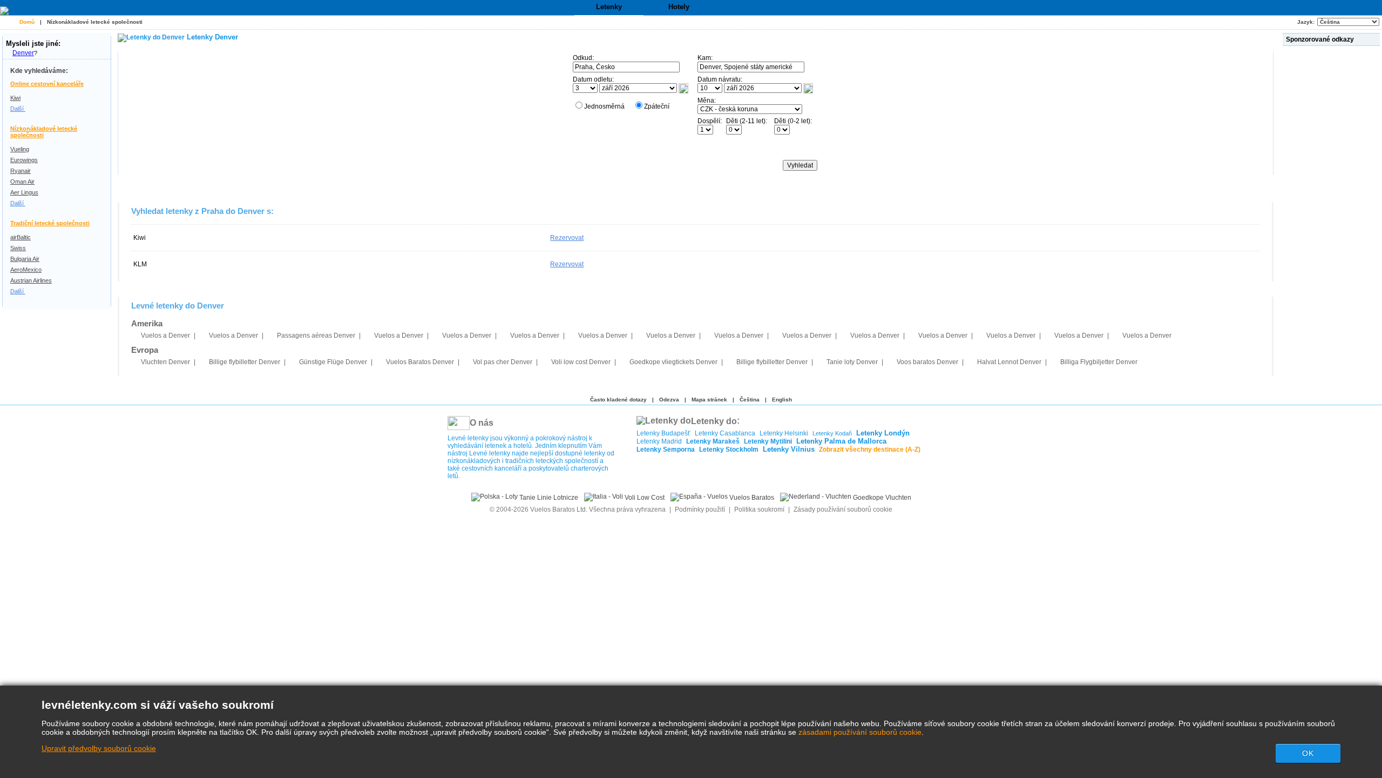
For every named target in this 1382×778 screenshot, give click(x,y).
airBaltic (20, 237)
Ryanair (20, 170)
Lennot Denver (1009, 362)
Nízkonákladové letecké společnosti (95, 22)
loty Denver (852, 362)
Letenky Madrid (659, 441)
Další (17, 108)
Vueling (19, 149)
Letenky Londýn (883, 433)
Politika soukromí (759, 509)
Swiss (18, 248)
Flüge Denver (333, 362)
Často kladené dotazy (618, 400)
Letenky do (714, 420)
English (782, 400)
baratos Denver (927, 362)
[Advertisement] (1332, 210)
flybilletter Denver (244, 362)
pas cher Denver (502, 362)
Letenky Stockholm (728, 449)
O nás (481, 422)
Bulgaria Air (24, 259)
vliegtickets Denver (673, 362)
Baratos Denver (420, 362)
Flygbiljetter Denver (1098, 362)
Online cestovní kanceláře (47, 84)
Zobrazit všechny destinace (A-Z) (869, 449)
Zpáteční (656, 106)
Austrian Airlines (31, 280)
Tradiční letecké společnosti (50, 223)
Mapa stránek (709, 400)
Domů (27, 22)
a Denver (165, 335)
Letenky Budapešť (663, 433)
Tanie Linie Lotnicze (548, 497)
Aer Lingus (24, 192)
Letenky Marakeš (713, 441)
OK (1308, 753)
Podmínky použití (701, 509)
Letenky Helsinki (784, 433)
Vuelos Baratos (751, 497)
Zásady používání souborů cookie (843, 509)
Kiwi (15, 98)
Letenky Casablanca (725, 433)
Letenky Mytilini (768, 441)
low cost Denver (581, 362)
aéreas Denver (316, 335)
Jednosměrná (604, 106)
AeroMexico (26, 269)
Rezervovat (567, 238)
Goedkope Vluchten (881, 497)
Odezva (669, 400)
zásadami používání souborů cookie (860, 732)
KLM (140, 264)
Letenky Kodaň (832, 433)
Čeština (750, 400)
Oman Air (22, 181)
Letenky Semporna (665, 449)
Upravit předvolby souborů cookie (99, 748)
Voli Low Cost (644, 497)
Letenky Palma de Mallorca (841, 441)
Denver (23, 53)
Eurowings (24, 160)
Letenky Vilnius (789, 449)
